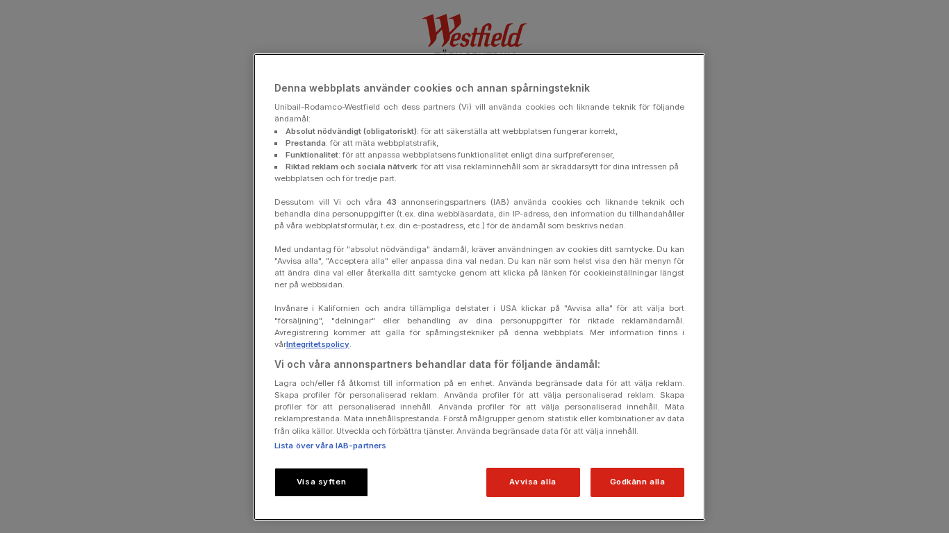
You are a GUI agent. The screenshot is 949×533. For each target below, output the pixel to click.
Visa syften (321, 482)
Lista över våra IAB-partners (330, 445)
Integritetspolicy (317, 344)
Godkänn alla (638, 482)
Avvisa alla (532, 482)
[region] (479, 287)
